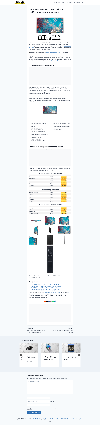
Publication (56, 418)
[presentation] (29, 348)
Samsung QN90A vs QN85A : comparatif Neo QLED (43, 290)
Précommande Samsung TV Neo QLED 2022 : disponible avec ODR (46, 289)
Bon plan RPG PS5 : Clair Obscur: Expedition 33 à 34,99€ (70, 357)
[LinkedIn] (55, 301)
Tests (63, 2)
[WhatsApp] (53, 301)
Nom (51, 398)
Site (51, 405)
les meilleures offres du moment (53, 52)
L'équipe (80, 418)
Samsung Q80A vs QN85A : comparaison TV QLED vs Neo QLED (46, 286)
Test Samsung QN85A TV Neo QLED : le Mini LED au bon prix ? (45, 284)
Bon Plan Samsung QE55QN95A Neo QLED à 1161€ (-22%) (62, 330)
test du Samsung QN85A (53, 60)
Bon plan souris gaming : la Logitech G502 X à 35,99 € (28, 357)
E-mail (52, 401)
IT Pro (67, 2)
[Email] (51, 301)
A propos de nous (73, 418)
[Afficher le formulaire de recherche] (50, 2)
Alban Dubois (31, 14)
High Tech (78, 2)
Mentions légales (37, 418)
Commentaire (30, 395)
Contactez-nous (64, 418)
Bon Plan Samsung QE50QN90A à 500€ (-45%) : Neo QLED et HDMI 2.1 (36, 330)
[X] (47, 301)
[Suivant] (79, 355)
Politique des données (47, 418)
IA (52, 2)
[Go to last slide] (21, 355)
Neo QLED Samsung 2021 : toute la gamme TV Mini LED (44, 287)
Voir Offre (64, 176)
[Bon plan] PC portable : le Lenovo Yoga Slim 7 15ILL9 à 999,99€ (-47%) (49, 357)
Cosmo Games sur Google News (52, 292)
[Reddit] (45, 301)
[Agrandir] (58, 105)
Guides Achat (57, 2)
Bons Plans (72, 2)
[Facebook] (49, 301)
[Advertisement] (50, 77)
